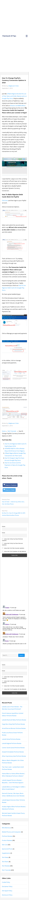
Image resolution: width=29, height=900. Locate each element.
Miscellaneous (6, 828)
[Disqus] (14, 581)
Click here (5, 200)
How (20, 285)
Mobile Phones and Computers (11, 832)
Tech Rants (5, 861)
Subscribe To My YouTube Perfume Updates (12, 539)
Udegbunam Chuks (13, 86)
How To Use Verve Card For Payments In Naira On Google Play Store (15, 465)
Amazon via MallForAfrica (17, 105)
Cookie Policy (6, 882)
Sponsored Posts (7, 849)
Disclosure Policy (7, 895)
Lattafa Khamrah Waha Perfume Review (14, 720)
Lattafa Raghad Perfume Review (11, 743)
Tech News (5, 857)
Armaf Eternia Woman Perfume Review (14, 728)
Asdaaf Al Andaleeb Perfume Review (13, 752)
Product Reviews (7, 840)
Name (3, 526)
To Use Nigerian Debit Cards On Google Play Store (14, 288)
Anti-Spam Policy (7, 891)
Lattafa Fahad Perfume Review (11, 739)
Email (3, 532)
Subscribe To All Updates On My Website (15, 551)
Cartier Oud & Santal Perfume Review (13, 748)
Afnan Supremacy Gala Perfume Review (14, 756)
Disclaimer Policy (7, 886)
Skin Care (5, 845)
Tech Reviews (6, 866)
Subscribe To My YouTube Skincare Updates (12, 544)
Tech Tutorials (12, 431)
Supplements (6, 853)
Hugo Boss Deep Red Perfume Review (13, 724)
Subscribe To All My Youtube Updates (14, 548)
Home (4, 431)
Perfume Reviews (7, 836)
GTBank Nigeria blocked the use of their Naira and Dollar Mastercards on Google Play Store (14, 96)
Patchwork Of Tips (9, 36)
